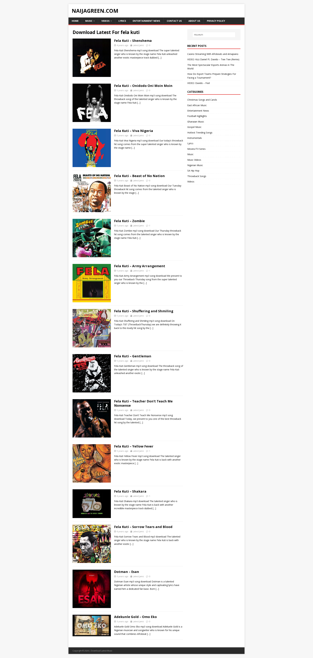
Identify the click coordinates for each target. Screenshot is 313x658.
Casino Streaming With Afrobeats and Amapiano (212, 54)
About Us (194, 20)
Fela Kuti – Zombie (129, 221)
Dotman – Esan (126, 571)
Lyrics (122, 20)
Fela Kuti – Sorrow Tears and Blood (143, 527)
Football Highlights (197, 116)
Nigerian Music (195, 165)
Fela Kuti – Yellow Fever (133, 446)
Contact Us (174, 20)
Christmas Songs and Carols (202, 99)
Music (88, 20)
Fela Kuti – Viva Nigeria (133, 131)
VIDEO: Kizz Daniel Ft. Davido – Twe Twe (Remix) (213, 59)
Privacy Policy (216, 20)
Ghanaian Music (195, 121)
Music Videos (194, 159)
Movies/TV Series (196, 148)
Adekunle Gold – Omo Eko (135, 617)
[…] (159, 57)
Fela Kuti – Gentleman (132, 356)
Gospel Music (194, 127)
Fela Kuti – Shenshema (133, 40)
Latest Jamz (138, 45)
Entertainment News (146, 20)
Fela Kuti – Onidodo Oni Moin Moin (143, 85)
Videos (105, 20)
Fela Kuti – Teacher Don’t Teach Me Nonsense (143, 403)
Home (75, 20)
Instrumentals (194, 137)
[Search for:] (214, 35)
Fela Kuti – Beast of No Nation (139, 176)
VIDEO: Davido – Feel (198, 83)
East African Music (197, 105)
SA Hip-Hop (193, 170)
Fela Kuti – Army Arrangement (139, 266)
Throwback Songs (196, 176)
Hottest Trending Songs (199, 132)
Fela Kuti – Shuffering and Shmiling (143, 311)
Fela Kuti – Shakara (130, 491)
